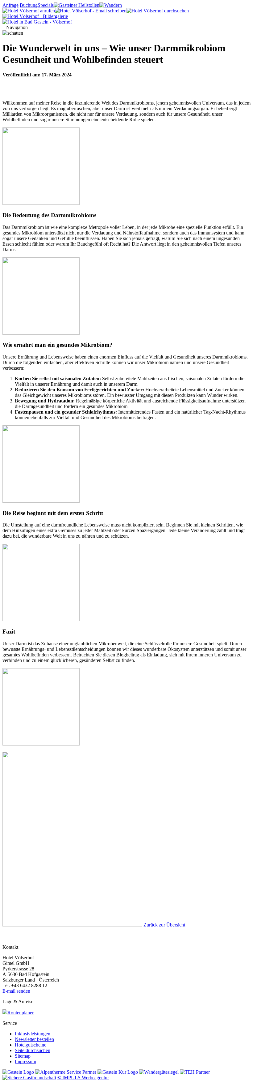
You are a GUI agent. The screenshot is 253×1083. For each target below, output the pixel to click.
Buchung (29, 5)
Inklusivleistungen (32, 1033)
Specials (46, 5)
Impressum (25, 1061)
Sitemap (23, 1056)
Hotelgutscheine (30, 1044)
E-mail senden (16, 991)
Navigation (17, 27)
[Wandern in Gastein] (110, 5)
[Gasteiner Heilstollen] (76, 5)
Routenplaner (20, 1012)
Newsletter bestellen (34, 1039)
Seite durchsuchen (32, 1050)
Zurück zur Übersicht (164, 924)
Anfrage (10, 5)
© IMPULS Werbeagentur (83, 1077)
